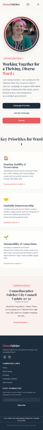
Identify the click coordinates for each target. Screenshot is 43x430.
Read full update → (21, 322)
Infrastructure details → (13, 263)
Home (5, 368)
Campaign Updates (10, 379)
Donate (22, 120)
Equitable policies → (12, 222)
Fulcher (11, 4)
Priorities (6, 375)
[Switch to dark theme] (38, 4)
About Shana (7, 371)
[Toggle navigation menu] (28, 4)
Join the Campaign (21, 113)
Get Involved (7, 382)
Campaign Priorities (21, 106)
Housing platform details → (14, 184)
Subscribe (21, 405)
